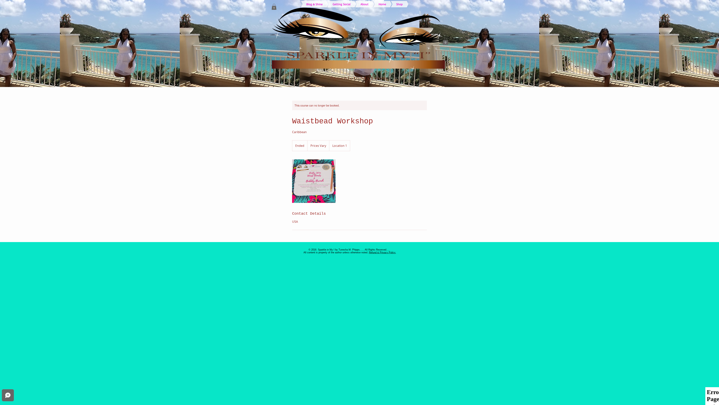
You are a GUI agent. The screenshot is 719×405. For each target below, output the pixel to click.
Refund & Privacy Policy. (382, 252)
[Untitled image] (314, 181)
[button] (274, 7)
